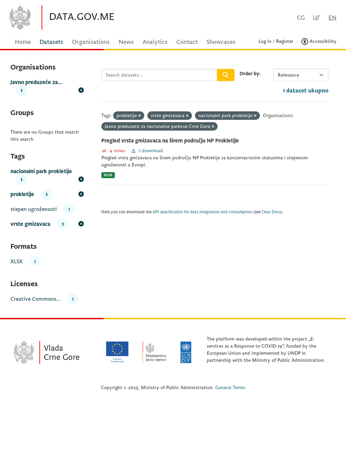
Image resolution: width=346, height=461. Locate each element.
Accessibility (322, 41)
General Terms (230, 387)
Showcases (221, 42)
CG (301, 17)
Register (284, 41)
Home (23, 42)
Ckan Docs (271, 212)
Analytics (155, 42)
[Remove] (139, 116)
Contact (187, 42)
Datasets (51, 42)
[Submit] (225, 75)
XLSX (108, 175)
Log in (264, 41)
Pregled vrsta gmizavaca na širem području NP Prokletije (170, 140)
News (126, 42)
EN (332, 17)
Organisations (91, 42)
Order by (249, 74)
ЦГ (316, 17)
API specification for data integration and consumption (202, 212)
